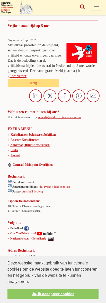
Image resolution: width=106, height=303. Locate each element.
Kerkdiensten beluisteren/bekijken (33, 134)
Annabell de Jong (32, 191)
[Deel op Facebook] (64, 95)
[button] (30, 282)
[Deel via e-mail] (93, 95)
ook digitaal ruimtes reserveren (59, 117)
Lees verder (18, 76)
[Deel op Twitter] (49, 95)
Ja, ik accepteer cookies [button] (53, 294)
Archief (15, 155)
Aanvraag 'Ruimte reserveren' (30, 145)
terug (33, 83)
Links (14, 150)
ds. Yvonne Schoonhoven (54, 186)
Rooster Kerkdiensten (25, 140)
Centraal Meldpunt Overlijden (33, 165)
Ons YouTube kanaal (23, 233)
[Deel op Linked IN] (35, 95)
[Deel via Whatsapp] (78, 95)
